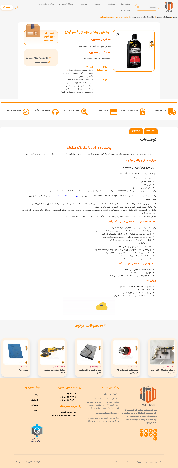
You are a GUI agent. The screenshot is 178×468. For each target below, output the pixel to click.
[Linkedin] (146, 431)
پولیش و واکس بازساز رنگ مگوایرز (79, 86)
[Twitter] (151, 431)
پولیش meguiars (86, 82)
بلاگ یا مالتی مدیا (46, 4)
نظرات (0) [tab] (136, 131)
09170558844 (68, 400)
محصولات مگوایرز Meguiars (81, 73)
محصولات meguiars (84, 92)
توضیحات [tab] (150, 131)
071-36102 (70, 394)
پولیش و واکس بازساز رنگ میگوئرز (79, 89)
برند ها (97, 4)
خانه (175, 17)
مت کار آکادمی (67, 4)
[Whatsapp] (155, 431)
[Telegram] (151, 435)
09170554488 (68, 397)
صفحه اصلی (125, 4)
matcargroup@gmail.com (64, 415)
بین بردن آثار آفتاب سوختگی (67, 196)
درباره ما (126, 10)
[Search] (138, 7)
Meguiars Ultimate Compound (80, 79)
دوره (36, 410)
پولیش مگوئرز (72, 82)
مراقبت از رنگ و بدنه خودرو (142, 17)
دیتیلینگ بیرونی (163, 17)
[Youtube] (141, 431)
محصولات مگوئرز (68, 92)
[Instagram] (155, 435)
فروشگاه (111, 4)
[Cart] (16, 7)
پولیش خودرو (87, 70)
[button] (117, 34)
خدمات (84, 4)
